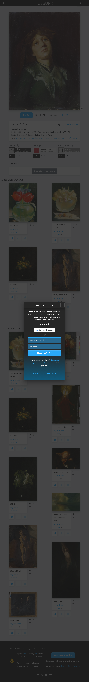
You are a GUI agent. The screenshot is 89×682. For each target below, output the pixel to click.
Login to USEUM (45, 353)
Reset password (49, 373)
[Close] (62, 305)
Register (36, 373)
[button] (44, 330)
